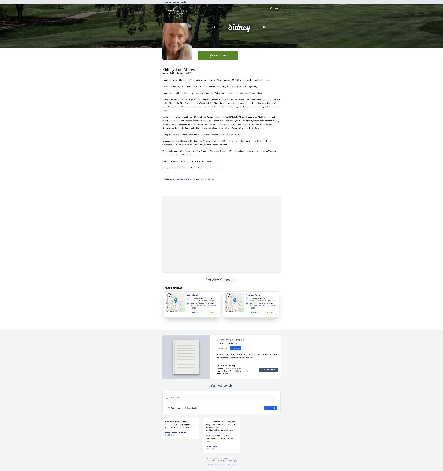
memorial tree (177, 178)
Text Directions (194, 313)
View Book (223, 348)
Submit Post (270, 408)
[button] (175, 300)
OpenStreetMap (224, 464)
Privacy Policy (215, 461)
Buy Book (235, 348)
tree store (211, 178)
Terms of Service (227, 461)
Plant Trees (210, 313)
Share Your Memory (268, 370)
